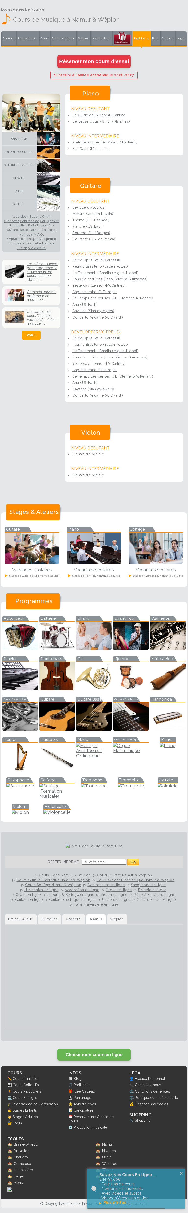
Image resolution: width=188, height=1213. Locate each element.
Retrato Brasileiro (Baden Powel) (100, 266)
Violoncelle (37, 248)
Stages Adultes (25, 1117)
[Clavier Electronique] (20, 688)
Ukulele (48, 243)
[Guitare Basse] (94, 729)
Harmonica (37, 230)
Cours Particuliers (27, 1091)
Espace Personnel (150, 1078)
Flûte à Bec (18, 225)
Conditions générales (152, 1091)
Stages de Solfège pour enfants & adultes (157, 575)
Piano (19, 191)
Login (180, 38)
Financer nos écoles (151, 1104)
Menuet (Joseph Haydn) (92, 214)
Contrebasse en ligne (106, 885)
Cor (42, 221)
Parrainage (82, 1097)
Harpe (51, 230)
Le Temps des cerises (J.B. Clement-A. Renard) (112, 298)
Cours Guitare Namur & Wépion (124, 875)
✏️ (9, 1078)
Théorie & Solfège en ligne (70, 895)
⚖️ (131, 1091)
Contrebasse (29, 221)
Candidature (84, 1110)
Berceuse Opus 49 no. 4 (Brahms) (101, 121)
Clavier (19, 178)
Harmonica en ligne (41, 890)
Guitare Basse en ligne (156, 900)
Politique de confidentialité (156, 1097)
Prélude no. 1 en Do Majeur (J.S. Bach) (105, 142)
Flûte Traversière (41, 225)
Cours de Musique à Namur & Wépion (66, 19)
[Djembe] (131, 688)
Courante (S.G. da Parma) (93, 239)
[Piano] (47, 191)
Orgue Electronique (22, 239)
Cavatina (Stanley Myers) (93, 311)
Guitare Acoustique (19, 152)
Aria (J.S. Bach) (85, 305)
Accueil (8, 38)
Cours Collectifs (26, 1085)
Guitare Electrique (19, 165)
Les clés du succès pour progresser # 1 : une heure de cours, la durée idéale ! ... (42, 272)
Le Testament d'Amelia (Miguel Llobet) (105, 273)
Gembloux (22, 1163)
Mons (18, 1182)
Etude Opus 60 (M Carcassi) (96, 260)
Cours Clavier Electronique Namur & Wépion (136, 880)
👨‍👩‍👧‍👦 (9, 1085)
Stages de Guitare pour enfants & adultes (34, 575)
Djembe (53, 221)
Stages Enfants (25, 1110)
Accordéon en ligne (82, 890)
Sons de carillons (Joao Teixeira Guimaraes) (110, 279)
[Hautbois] (57, 769)
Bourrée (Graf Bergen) (91, 233)
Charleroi (21, 1157)
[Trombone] (94, 785)
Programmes (27, 38)
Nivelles (109, 1151)
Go (133, 862)
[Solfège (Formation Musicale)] (57, 796)
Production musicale (90, 1127)
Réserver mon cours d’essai (94, 61)
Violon (22, 248)
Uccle (107, 1157)
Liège (18, 1176)
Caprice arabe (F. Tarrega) (94, 292)
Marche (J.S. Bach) (88, 226)
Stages (83, 38)
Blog (155, 38)
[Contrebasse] (57, 688)
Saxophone (47, 239)
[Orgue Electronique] (131, 750)
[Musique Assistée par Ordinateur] (94, 755)
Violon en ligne (114, 895)
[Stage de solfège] (156, 562)
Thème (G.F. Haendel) (91, 220)
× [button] (181, 1173)
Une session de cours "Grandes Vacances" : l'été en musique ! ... (42, 317)
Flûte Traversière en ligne (96, 904)
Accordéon (20, 216)
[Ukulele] (168, 785)
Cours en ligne (63, 38)
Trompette (33, 243)
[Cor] (94, 688)
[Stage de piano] (94, 562)
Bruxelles (21, 1151)
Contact (168, 38)
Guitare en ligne (29, 900)
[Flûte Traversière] (20, 729)
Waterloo (109, 1163)
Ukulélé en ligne (116, 900)
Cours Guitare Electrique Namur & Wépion (53, 880)
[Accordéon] (20, 648)
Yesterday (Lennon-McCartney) (99, 285)
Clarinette (11, 221)
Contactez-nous (148, 1085)
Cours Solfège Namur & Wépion (53, 885)
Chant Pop (19, 138)
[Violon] (20, 812)
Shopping (143, 1120)
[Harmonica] (168, 729)
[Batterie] (57, 648)
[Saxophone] (20, 785)
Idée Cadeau (84, 1091)
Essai (44, 38)
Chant (46, 216)
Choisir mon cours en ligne (94, 1054)
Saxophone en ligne (148, 885)
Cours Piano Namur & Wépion (65, 875)
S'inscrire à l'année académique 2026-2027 (94, 75)
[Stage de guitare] (32, 562)
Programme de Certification (35, 1104)
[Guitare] (47, 152)
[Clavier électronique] (47, 178)
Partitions (141, 38)
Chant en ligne (28, 895)
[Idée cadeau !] (122, 39)
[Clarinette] (168, 648)
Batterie (35, 216)
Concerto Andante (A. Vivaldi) (97, 317)
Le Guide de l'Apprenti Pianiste (98, 115)
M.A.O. (39, 234)
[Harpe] (20, 769)
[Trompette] (131, 785)
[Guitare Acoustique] (57, 729)
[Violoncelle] (57, 812)
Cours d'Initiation (26, 1078)
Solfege (19, 204)
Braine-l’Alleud (26, 1144)
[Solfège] (47, 204)
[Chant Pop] (47, 138)
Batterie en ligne (152, 890)
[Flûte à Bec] (168, 688)
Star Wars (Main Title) (90, 149)
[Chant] (94, 648)
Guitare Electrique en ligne (72, 900)
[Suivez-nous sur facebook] (9, 1190)
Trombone (16, 243)
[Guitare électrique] (47, 165)
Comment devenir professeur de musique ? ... (41, 296)
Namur (107, 1144)
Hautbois (26, 234)
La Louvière (23, 1170)
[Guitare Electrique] (131, 729)
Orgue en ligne (119, 890)
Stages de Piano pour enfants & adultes (96, 575)
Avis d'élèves (85, 1104)
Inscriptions (101, 38)
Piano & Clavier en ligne (154, 895)
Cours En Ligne (25, 1097)
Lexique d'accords (88, 207)
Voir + (31, 335)
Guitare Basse (17, 230)
